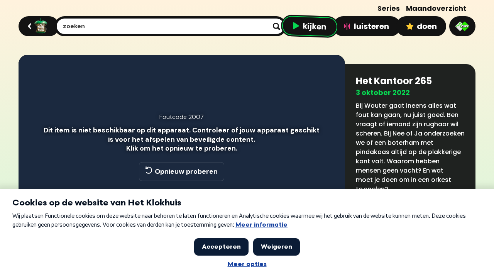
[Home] (38, 26)
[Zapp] (462, 26)
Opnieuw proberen (186, 171)
